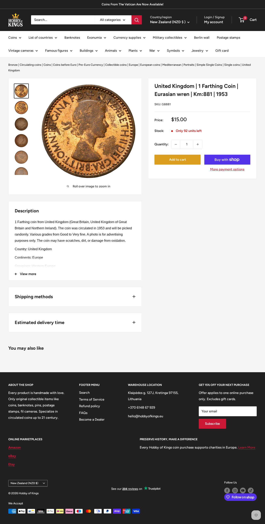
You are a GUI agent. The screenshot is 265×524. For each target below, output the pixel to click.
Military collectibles (167, 37)
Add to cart (177, 160)
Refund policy (89, 406)
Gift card (222, 51)
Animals (111, 51)
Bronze (13, 65)
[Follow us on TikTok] (251, 490)
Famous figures (56, 51)
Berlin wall (202, 37)
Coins (12, 37)
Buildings (86, 51)
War (152, 51)
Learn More (246, 447)
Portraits (188, 65)
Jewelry (198, 51)
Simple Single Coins (209, 65)
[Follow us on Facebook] (227, 490)
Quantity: (161, 144)
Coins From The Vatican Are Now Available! (133, 4)
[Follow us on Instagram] (235, 490)
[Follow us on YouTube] (243, 490)
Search (84, 393)
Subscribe (212, 424)
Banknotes (72, 37)
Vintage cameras (20, 51)
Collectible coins (116, 65)
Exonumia (94, 37)
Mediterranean (171, 65)
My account (213, 22)
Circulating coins (30, 65)
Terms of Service (91, 399)
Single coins (232, 65)
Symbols (173, 51)
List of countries (41, 37)
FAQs (83, 413)
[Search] (136, 19)
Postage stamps (228, 37)
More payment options (227, 169)
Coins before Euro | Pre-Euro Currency (78, 65)
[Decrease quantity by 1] (175, 144)
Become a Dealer (92, 419)
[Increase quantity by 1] (197, 144)
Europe (133, 65)
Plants (133, 51)
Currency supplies (127, 37)
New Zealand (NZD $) (24, 483)
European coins (150, 65)
